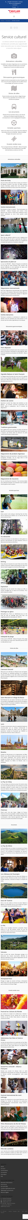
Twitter (10, 1215)
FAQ (2, 1176)
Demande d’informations (6, 1182)
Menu (14, 17)
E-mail (20, 1215)
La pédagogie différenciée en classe (17, 28)
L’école (2, 1166)
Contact (21, 1)
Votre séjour (4, 1174)
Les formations (4, 1170)
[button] (14, 7)
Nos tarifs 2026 (4, 1186)
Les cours (3, 1168)
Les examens (4, 1172)
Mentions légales (5, 1192)
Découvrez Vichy (15, 28)
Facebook (7, 1215)
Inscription (14, 5)
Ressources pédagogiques (15, 3)
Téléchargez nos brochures (7, 1190)
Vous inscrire (4, 1184)
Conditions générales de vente (8, 1188)
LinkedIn (14, 1215)
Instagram (17, 1215)
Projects (11, 28)
